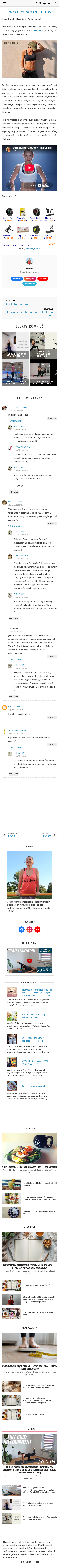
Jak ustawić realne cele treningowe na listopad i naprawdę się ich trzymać (38, 1386)
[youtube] (48, 3)
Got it (38, 1562)
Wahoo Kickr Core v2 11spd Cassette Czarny (9, 236)
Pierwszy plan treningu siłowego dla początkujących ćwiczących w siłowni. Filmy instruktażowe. (37, 992)
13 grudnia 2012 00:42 (21, 597)
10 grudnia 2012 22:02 (15, 710)
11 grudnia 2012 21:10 (15, 733)
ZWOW (37, 248)
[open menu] (4, 3)
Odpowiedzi (16, 420)
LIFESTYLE (29, 1226)
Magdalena (15, 501)
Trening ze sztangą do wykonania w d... (16, 382)
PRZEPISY (29, 1128)
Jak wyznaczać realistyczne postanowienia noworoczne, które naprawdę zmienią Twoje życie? (29, 1266)
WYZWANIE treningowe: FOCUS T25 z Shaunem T (36, 1062)
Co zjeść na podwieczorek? (34, 1085)
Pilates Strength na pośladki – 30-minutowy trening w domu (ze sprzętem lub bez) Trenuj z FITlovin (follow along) (39, 1490)
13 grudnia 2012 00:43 (21, 756)
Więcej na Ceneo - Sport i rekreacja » (17, 245)
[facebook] (35, 3)
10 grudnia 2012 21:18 (21, 559)
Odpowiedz (52, 418)
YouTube (42, 279)
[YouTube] (37, 929)
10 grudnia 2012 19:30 (15, 410)
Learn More (25, 1562)
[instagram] (39, 3)
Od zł (9, 221)
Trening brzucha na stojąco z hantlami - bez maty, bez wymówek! (38, 1504)
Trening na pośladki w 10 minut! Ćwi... (43, 353)
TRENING (29, 248)
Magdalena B (22, 447)
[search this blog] (55, 3)
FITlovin (19, 426)
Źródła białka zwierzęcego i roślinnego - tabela (34, 1016)
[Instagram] (29, 929)
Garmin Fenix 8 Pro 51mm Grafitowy (36, 218)
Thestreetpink (18, 407)
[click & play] (29, 972)
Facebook (17, 279)
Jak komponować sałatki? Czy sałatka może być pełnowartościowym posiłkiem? (39, 1198)
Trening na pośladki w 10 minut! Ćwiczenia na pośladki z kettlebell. (40, 1518)
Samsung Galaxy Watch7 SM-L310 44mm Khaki (36, 236)
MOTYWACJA (29, 1327)
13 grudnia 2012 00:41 (21, 470)
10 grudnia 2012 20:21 (21, 668)
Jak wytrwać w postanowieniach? (36, 1285)
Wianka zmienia (18, 730)
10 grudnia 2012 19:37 (21, 430)
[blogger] (43, 3)
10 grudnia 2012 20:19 (21, 535)
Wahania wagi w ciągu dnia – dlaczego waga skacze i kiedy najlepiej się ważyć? (29, 1367)
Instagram (30, 279)
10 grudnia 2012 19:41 (15, 505)
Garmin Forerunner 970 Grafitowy (9, 218)
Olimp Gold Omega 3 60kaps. (23, 236)
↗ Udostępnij (29, 284)
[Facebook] (22, 929)
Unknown (14, 706)
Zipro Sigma (49, 236)
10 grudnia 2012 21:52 (21, 450)
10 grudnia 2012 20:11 (15, 631)
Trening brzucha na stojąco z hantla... (15, 355)
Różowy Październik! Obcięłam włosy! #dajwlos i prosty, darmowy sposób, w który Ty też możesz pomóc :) (38, 1299)
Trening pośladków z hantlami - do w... (43, 382)
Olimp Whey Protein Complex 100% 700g (23, 218)
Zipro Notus (49, 218)
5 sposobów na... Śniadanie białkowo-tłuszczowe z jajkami (29, 1166)
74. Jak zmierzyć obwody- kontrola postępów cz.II (33, 1039)
